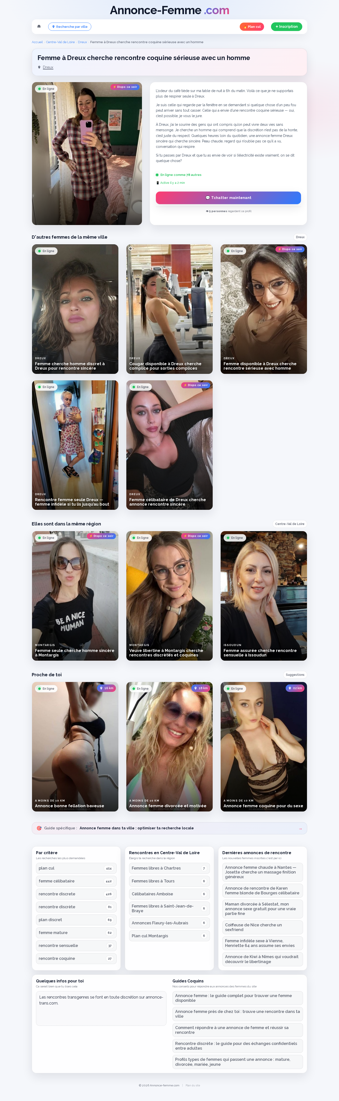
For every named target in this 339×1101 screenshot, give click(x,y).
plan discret (50, 919)
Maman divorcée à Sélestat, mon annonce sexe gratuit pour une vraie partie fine (260, 909)
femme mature (53, 932)
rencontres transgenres (68, 997)
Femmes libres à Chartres (156, 868)
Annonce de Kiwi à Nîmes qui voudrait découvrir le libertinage (262, 959)
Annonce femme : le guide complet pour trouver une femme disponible (233, 998)
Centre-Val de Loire (60, 42)
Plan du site (193, 1085)
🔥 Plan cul (252, 27)
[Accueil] (39, 26)
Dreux (82, 42)
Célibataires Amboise (152, 894)
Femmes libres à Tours (153, 881)
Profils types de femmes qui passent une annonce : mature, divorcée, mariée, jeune (232, 1062)
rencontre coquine (57, 958)
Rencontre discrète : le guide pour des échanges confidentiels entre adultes (236, 1046)
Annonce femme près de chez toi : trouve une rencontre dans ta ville (237, 1014)
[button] (87, 153)
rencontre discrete (57, 894)
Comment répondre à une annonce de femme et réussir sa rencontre (232, 1030)
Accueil (37, 42)
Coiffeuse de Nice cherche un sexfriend (253, 927)
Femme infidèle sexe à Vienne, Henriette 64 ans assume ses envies (260, 943)
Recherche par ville (72, 27)
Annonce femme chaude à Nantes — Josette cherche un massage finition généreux (260, 872)
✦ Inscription (286, 27)
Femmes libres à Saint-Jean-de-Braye (163, 908)
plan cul (46, 868)
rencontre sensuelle (58, 945)
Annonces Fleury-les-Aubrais (160, 923)
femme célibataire (56, 881)
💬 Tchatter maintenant (228, 197)
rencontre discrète (57, 907)
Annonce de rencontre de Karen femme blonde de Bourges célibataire (262, 890)
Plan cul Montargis (150, 936)
